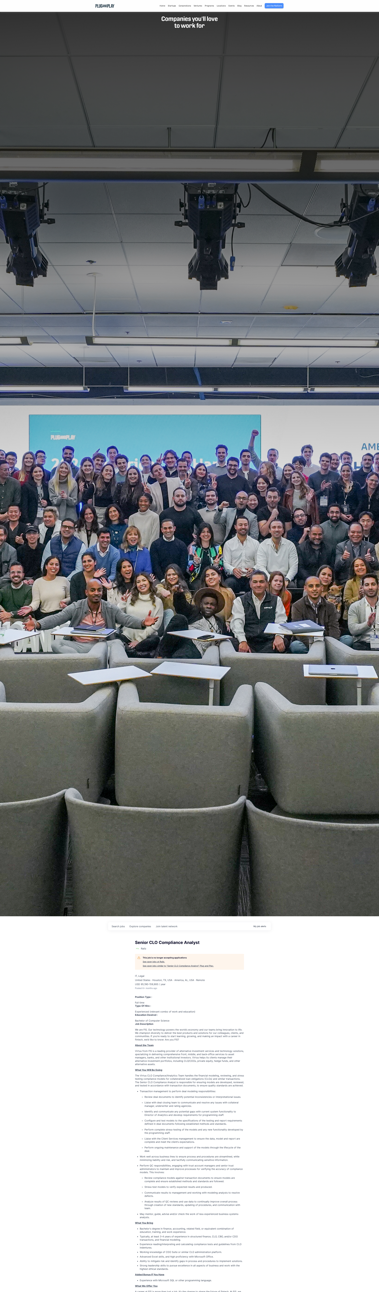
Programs (209, 6)
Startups (172, 6)
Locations (221, 6)
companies (140, 926)
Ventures (198, 6)
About (259, 6)
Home (162, 6)
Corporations (185, 6)
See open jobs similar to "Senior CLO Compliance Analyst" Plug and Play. (178, 966)
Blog (239, 6)
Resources (249, 6)
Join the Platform (274, 6)
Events (231, 6)
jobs (118, 926)
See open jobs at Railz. (154, 961)
